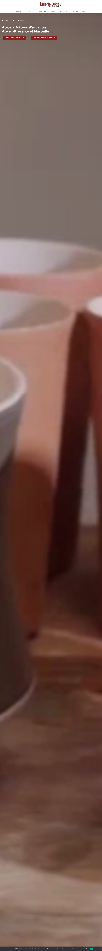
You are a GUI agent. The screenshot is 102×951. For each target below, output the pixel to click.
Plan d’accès (53, 11)
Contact (84, 11)
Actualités (28, 11)
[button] (14, 38)
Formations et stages (40, 11)
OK (91, 948)
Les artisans (19, 11)
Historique (75, 11)
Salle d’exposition (64, 11)
